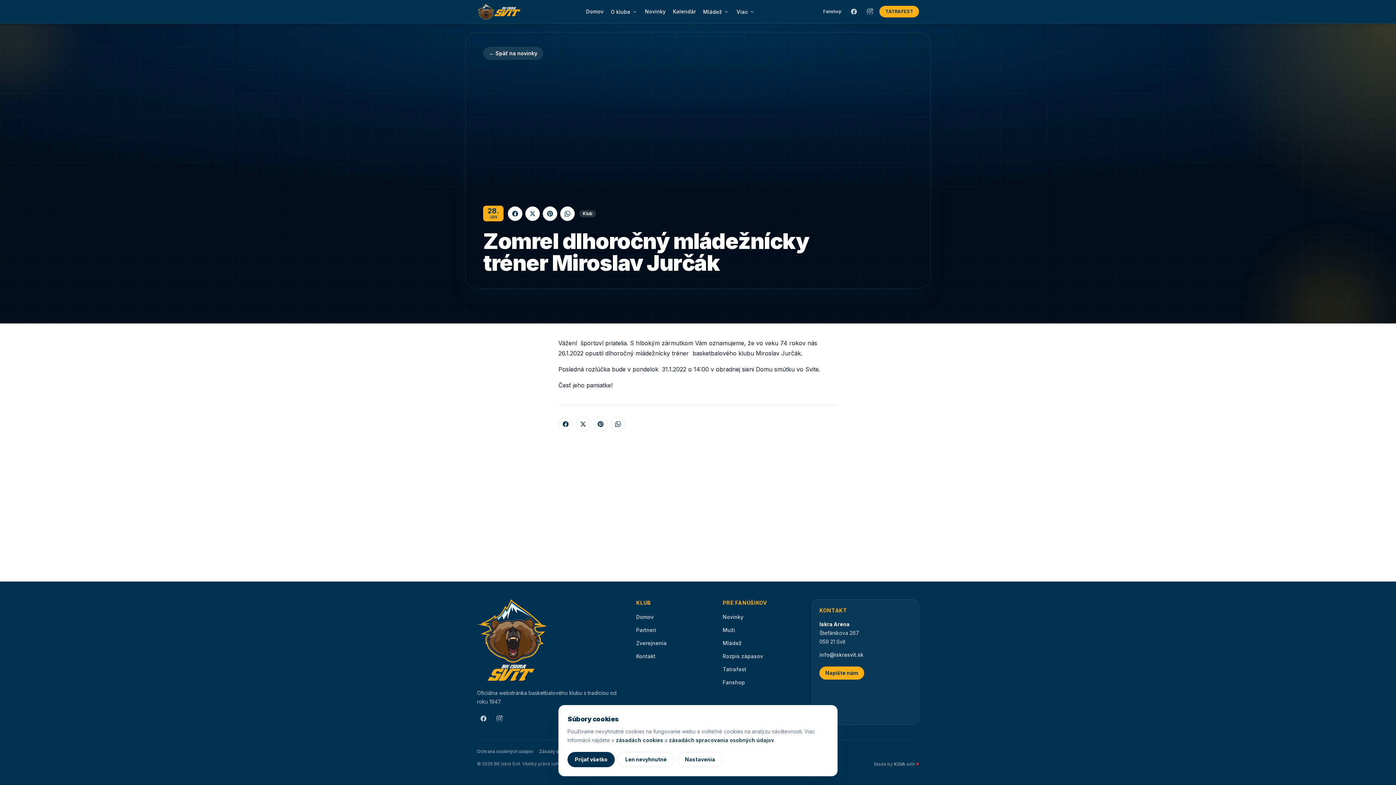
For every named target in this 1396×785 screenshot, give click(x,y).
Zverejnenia (651, 643)
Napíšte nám (841, 673)
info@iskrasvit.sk (841, 655)
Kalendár (684, 11)
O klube (620, 12)
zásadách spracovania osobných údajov (721, 740)
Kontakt (645, 656)
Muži (729, 630)
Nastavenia (700, 759)
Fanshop (832, 11)
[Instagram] (869, 11)
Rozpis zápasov (743, 656)
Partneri (646, 630)
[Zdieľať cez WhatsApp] (567, 213)
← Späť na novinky (513, 53)
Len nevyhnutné (646, 759)
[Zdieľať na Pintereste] (550, 213)
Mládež (712, 12)
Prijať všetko (591, 759)
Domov (594, 11)
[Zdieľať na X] (532, 213)
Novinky (655, 11)
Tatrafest (899, 11)
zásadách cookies (639, 740)
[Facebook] (854, 11)
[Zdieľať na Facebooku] (515, 213)
